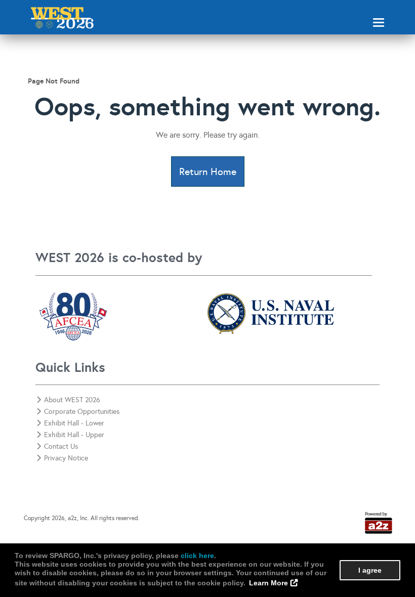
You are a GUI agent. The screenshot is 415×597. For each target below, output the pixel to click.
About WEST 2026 (72, 400)
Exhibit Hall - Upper (74, 435)
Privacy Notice (66, 458)
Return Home (207, 171)
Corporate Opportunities (81, 411)
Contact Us (61, 446)
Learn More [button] (268, 583)
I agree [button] (370, 570)
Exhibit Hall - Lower (74, 423)
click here (197, 555)
